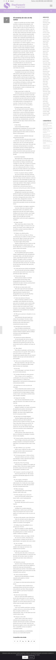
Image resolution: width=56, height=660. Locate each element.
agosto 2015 (46, 41)
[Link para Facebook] (4, 1)
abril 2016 (45, 29)
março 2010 (45, 103)
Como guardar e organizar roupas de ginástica (46, 147)
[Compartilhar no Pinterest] (20, 641)
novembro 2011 (46, 74)
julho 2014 (45, 52)
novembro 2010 (46, 93)
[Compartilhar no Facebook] (14, 641)
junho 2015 (45, 42)
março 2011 (45, 86)
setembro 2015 (46, 39)
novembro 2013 (46, 64)
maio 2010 (45, 99)
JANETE (44, 145)
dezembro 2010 (46, 91)
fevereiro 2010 (46, 104)
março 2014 (45, 57)
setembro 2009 (46, 113)
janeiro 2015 (46, 49)
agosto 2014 (46, 51)
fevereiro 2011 (46, 88)
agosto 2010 (46, 94)
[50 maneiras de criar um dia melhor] (7, 20)
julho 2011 (45, 81)
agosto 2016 (46, 24)
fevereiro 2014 (46, 59)
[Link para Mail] (8, 1)
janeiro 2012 (46, 73)
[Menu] (50, 5)
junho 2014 (45, 54)
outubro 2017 (46, 19)
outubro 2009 (46, 111)
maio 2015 (45, 44)
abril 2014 (45, 56)
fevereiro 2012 (46, 71)
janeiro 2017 (46, 21)
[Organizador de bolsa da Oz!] (1, 330)
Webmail (12, 1)
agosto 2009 (46, 114)
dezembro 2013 (46, 62)
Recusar (31, 657)
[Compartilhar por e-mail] (34, 641)
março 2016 (45, 31)
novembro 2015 (46, 36)
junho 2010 (45, 98)
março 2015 (45, 46)
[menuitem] (50, 5)
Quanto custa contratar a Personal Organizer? (46, 131)
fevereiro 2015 (46, 47)
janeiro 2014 (46, 61)
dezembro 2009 (46, 108)
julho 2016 (45, 26)
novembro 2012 (46, 67)
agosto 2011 (46, 79)
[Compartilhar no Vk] (28, 641)
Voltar (51, 10)
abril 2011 (45, 84)
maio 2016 (45, 27)
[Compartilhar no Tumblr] (25, 641)
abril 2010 (45, 101)
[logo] (14, 5)
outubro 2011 (46, 76)
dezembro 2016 (46, 22)
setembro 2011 (46, 78)
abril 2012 (45, 69)
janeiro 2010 (46, 106)
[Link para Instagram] (6, 1)
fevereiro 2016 (46, 32)
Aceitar (25, 657)
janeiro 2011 (46, 89)
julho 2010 (45, 96)
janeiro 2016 (46, 34)
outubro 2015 (46, 37)
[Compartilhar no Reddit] (31, 641)
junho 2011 (45, 83)
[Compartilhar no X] (17, 641)
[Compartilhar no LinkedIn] (23, 641)
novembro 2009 (46, 109)
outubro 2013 (46, 66)
